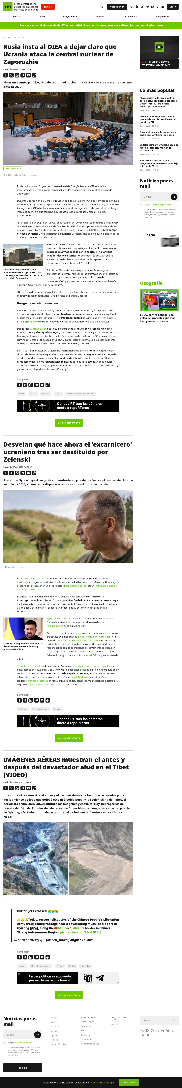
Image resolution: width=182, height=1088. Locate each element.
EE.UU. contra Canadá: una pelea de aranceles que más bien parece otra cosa (157, 318)
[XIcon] (142, 7)
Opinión (100, 16)
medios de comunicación (87, 640)
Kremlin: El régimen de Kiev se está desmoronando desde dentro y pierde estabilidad (23, 646)
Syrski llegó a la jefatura (30, 666)
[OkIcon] (157, 7)
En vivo (48, 6)
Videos (54, 1030)
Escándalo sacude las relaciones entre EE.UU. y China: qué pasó (158, 133)
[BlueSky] (152, 7)
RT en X (22, 1068)
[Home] (8, 6)
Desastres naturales (40, 965)
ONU (21, 393)
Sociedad (86, 965)
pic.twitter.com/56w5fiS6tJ (80, 932)
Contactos (86, 1026)
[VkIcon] (132, 7)
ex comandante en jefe (32, 578)
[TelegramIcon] (147, 7)
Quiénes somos (88, 1021)
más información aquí (102, 1082)
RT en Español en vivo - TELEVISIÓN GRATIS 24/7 (156, 63)
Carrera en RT (87, 1039)
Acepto (157, 204)
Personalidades (40, 709)
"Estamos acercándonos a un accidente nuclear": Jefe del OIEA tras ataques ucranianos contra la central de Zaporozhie (22, 274)
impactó (33, 321)
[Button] (101, 6)
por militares (64, 640)
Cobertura (85, 1034)
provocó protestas (37, 681)
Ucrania (45, 393)
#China (63, 928)
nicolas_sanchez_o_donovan (80, 393)
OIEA (58, 393)
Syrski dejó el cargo (57, 618)
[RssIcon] (142, 1035)
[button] (68, 129)
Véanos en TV (117, 6)
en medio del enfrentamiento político (91, 666)
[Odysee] (152, 1030)
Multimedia (129, 16)
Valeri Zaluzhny (94, 655)
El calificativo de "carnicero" (94, 637)
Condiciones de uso (90, 1043)
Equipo (84, 1030)
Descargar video (13, 168)
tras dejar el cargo (76, 586)
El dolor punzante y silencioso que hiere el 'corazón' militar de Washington (159, 147)
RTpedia (54, 1039)
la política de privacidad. (161, 204)
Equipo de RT (162, 16)
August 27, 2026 (81, 940)
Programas (69, 16)
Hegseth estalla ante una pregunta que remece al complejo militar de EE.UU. (159, 163)
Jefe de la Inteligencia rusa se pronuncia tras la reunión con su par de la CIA (158, 119)
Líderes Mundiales (59, 1044)
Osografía (151, 283)
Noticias (17, 16)
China (21, 965)
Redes (72, 965)
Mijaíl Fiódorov (79, 677)
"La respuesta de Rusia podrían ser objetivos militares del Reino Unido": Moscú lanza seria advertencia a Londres (158, 102)
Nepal (59, 965)
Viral (42, 16)
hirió (55, 318)
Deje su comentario (69, 422)
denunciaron (39, 329)
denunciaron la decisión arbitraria (46, 684)
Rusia (33, 393)
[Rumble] (137, 7)
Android (115, 1023)
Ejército (22, 709)
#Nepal (78, 928)
